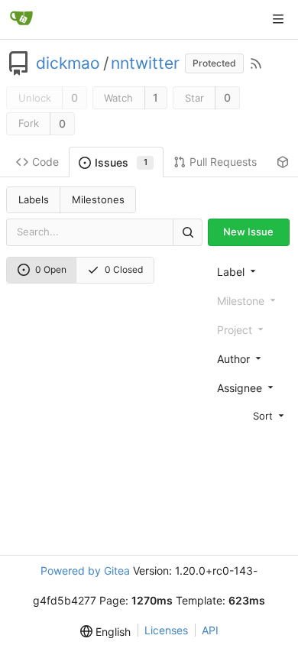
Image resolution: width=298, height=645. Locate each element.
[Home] (21, 19)
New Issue (248, 231)
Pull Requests (223, 161)
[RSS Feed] (256, 63)
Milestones (98, 199)
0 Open (50, 269)
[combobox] (251, 271)
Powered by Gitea (85, 570)
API (210, 630)
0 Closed (124, 269)
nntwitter (145, 63)
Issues (121, 162)
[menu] (251, 415)
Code (45, 161)
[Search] (187, 232)
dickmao (68, 63)
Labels (33, 199)
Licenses (166, 630)
